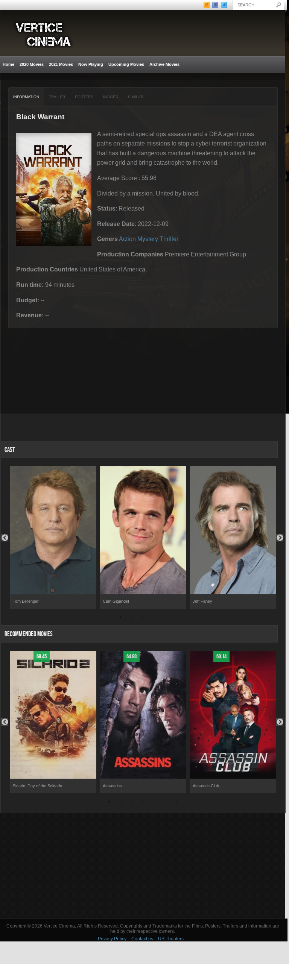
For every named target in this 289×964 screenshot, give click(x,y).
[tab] (26, 97)
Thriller (169, 239)
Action (127, 239)
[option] (53, 537)
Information (26, 97)
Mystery (147, 239)
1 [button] (120, 618)
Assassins (112, 786)
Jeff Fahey (202, 601)
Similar (135, 97)
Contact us (142, 938)
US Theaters (171, 938)
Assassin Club (206, 786)
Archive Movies (163, 64)
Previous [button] (4, 537)
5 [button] (165, 618)
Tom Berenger (26, 601)
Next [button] (279, 537)
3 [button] (143, 618)
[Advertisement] (142, 866)
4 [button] (154, 618)
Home (8, 64)
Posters (84, 97)
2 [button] (131, 618)
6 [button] (165, 802)
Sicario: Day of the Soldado (37, 786)
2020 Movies (32, 64)
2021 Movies (61, 64)
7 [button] (177, 802)
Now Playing (90, 64)
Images (110, 97)
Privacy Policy (112, 938)
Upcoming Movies (126, 64)
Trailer (57, 97)
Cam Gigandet (116, 601)
